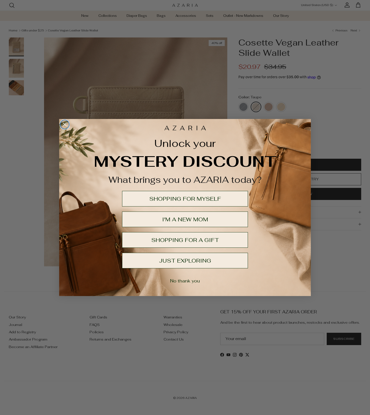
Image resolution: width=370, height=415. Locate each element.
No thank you (185, 281)
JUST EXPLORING (185, 260)
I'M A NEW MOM (185, 219)
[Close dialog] (64, 124)
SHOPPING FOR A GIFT (185, 239)
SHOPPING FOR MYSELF (185, 198)
